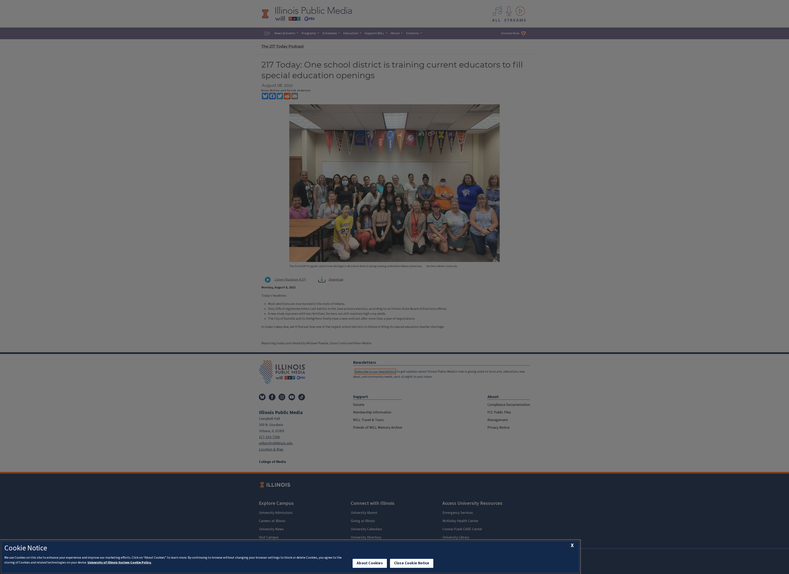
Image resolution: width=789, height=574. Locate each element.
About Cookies (370, 563)
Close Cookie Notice (411, 563)
